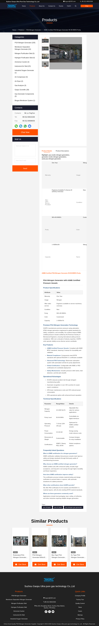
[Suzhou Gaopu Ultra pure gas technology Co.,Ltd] (12, 6)
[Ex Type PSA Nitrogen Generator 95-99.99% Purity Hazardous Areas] (78, 541)
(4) (25, 58)
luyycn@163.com (70, 1)
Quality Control (80, 603)
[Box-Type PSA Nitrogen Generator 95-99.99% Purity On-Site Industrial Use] (59, 541)
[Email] (29, 126)
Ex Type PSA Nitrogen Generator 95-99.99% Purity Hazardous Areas (77, 556)
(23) (23, 66)
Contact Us (51, 6)
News (80, 607)
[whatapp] (25, 126)
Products (32, 6)
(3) (24, 53)
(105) (25, 42)
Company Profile (80, 595)
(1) (24, 72)
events (61, 6)
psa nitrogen (47, 507)
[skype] (20, 126)
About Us (41, 6)
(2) (22, 62)
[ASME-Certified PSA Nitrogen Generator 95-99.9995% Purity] (66, 53)
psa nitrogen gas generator (73, 507)
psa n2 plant (58, 507)
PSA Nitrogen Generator (33, 30)
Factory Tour (80, 599)
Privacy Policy (80, 619)
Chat (86, 6)
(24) (23, 48)
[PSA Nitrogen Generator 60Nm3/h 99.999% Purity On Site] (39, 541)
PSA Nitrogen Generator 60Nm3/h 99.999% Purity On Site (39, 556)
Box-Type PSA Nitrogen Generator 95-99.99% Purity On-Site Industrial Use (59, 556)
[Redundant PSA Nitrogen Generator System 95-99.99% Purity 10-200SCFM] (20, 541)
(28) (22, 90)
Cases (80, 611)
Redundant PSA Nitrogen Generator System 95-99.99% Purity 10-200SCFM (20, 556)
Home (24, 6)
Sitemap (80, 615)
